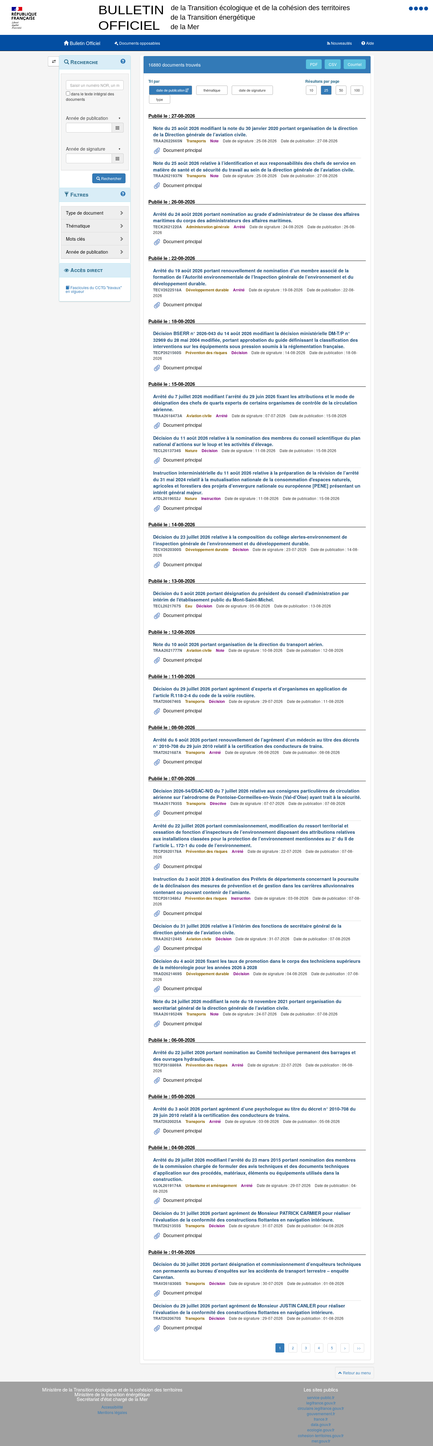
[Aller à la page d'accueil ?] (426, 8)
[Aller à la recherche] (421, 8)
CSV (333, 64)
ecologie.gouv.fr (320, 1429)
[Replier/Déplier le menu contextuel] (54, 61)
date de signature (252, 90)
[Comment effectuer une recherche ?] (123, 61)
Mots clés (75, 239)
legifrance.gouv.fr (321, 1402)
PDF (314, 64)
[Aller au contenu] (416, 8)
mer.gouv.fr (321, 1440)
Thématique (78, 226)
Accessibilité (112, 1407)
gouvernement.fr (321, 1413)
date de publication (170, 90)
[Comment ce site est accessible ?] (411, 8)
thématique (212, 90)
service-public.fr (320, 1397)
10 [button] (311, 90)
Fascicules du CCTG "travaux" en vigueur (94, 289)
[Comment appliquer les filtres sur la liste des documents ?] (123, 194)
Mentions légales (112, 1412)
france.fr (321, 1419)
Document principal (182, 150)
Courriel (355, 64)
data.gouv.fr (321, 1424)
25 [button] (326, 90)
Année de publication (87, 252)
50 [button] (341, 90)
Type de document (84, 213)
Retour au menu (356, 1372)
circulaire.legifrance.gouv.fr (321, 1408)
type (159, 99)
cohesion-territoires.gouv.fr (321, 1435)
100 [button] (357, 90)
